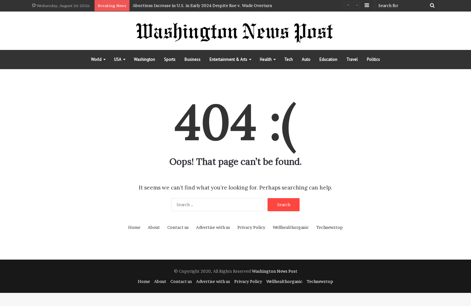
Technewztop (329, 227)
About (154, 227)
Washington (144, 59)
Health (266, 59)
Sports (170, 59)
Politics (373, 59)
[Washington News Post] (235, 31)
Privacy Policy (251, 227)
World (96, 59)
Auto (306, 59)
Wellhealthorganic (291, 227)
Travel (352, 59)
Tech (288, 59)
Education (328, 59)
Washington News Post (274, 271)
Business (193, 59)
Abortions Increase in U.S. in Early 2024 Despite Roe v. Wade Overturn (202, 5)
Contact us (178, 227)
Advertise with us (213, 227)
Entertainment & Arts (228, 59)
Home (134, 227)
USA (117, 59)
